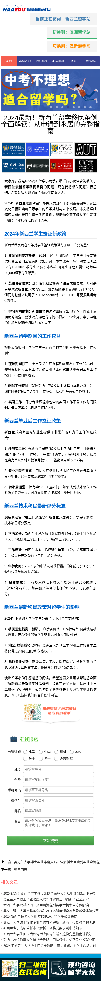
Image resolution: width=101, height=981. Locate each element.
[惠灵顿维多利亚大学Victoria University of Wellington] (37, 166)
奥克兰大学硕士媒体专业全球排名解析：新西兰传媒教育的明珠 (49, 922)
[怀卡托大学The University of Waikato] (61, 166)
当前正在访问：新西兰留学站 (63, 19)
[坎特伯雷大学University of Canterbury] (85, 166)
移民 (75, 61)
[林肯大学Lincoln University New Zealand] (37, 149)
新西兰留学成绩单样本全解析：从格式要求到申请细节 (42, 928)
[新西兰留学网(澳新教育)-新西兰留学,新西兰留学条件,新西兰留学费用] (27, 8)
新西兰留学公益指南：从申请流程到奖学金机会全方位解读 (46, 905)
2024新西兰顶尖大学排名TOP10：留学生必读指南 (40, 916)
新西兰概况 (26, 61)
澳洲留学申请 (79, 689)
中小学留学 (42, 61)
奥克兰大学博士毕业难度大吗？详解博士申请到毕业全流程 (57, 862)
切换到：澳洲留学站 (72, 32)
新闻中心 (92, 61)
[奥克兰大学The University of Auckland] (13, 166)
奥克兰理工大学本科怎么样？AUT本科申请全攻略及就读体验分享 (51, 911)
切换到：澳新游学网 (72, 46)
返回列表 (20, 870)
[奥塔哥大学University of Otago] (61, 149)
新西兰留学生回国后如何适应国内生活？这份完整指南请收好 (47, 934)
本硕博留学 (59, 61)
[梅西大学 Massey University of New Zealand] (13, 149)
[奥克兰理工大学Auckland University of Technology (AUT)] (85, 149)
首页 (10, 61)
